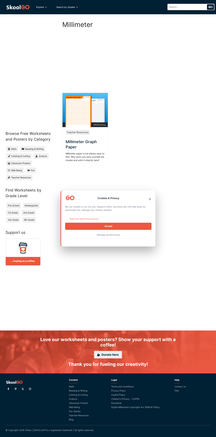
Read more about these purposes (84, 219)
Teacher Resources (78, 132)
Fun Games (74, 411)
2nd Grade (28, 212)
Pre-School (13, 205)
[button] (149, 199)
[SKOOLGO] (18, 7)
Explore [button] (40, 7)
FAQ (177, 390)
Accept (108, 226)
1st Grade (13, 212)
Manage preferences (108, 234)
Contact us (180, 386)
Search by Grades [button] (65, 7)
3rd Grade (13, 219)
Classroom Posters (78, 403)
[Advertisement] (136, 57)
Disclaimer (116, 403)
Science (73, 399)
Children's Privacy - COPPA (125, 399)
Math (71, 386)
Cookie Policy (118, 394)
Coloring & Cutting (78, 394)
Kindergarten (31, 205)
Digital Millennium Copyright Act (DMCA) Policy (135, 407)
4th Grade (29, 219)
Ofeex (28, 430)
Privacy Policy (118, 390)
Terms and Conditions (122, 386)
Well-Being (74, 407)
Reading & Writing (78, 390)
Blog (71, 419)
